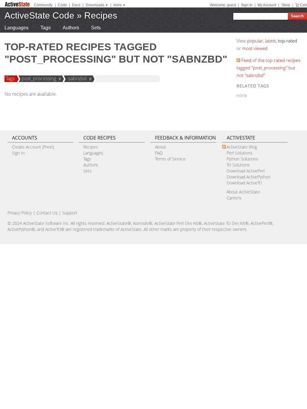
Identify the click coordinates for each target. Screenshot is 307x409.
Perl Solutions (239, 153)
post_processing (38, 78)
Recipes (100, 15)
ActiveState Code (39, 15)
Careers (234, 198)
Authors (71, 27)
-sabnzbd (77, 78)
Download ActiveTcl (244, 183)
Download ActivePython (248, 177)
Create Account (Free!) (33, 147)
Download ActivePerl (246, 171)
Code (62, 5)
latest (270, 41)
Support (69, 213)
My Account (267, 5)
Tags (45, 27)
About (160, 147)
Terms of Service (170, 159)
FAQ (159, 153)
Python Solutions (242, 159)
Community (43, 5)
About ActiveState (243, 192)
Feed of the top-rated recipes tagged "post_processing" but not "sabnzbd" (268, 67)
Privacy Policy (19, 213)
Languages (16, 27)
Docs (76, 5)
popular (255, 41)
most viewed (254, 48)
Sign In (246, 5)
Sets (96, 27)
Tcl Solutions (238, 165)
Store (286, 5)
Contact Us (47, 213)
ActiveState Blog (242, 147)
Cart (303, 5)
